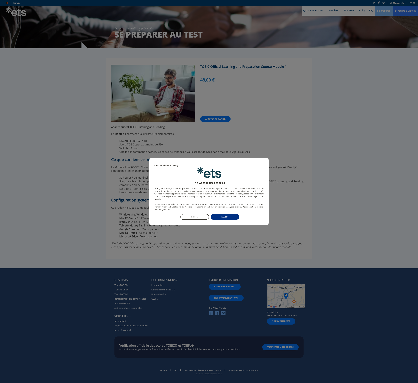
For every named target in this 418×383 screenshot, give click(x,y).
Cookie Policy (178, 207)
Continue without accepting (166, 165)
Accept (225, 216)
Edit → (194, 216)
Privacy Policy (160, 207)
